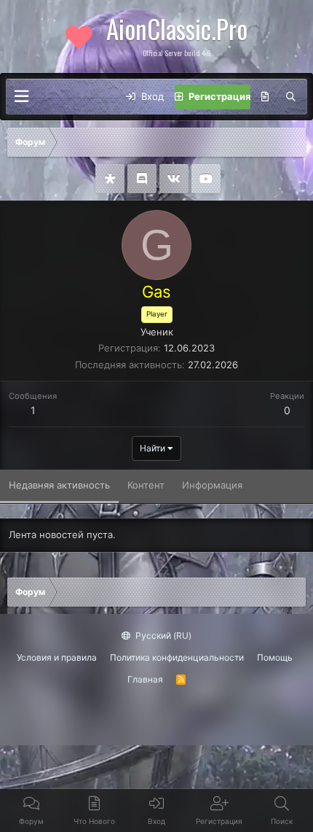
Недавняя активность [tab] (59, 485)
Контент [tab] (146, 485)
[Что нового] (265, 97)
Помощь (275, 657)
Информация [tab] (212, 485)
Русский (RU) (162, 635)
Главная (145, 679)
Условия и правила (57, 657)
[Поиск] (290, 97)
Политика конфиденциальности (177, 657)
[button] (21, 96)
